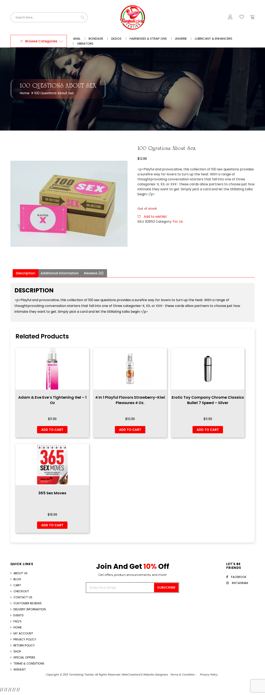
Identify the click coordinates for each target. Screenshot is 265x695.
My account (23, 633)
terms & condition (182, 675)
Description (25, 273)
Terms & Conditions (28, 663)
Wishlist (19, 669)
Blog (17, 579)
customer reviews (27, 603)
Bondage (96, 38)
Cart (17, 585)
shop (17, 651)
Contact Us (22, 597)
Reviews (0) (94, 273)
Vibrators (85, 43)
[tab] (26, 273)
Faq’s (17, 621)
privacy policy (209, 675)
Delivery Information (29, 609)
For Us (178, 221)
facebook (238, 577)
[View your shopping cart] (252, 18)
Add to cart (52, 430)
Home (24, 93)
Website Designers (155, 675)
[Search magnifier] (83, 17)
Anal (77, 38)
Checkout (21, 591)
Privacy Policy (24, 639)
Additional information (60, 273)
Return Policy (24, 645)
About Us (20, 573)
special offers (24, 657)
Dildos (116, 38)
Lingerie (181, 38)
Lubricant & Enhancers (213, 38)
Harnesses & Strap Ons (148, 38)
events (18, 615)
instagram (240, 583)
